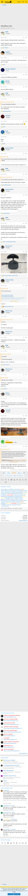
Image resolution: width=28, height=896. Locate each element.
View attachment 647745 (7, 295)
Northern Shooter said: (7, 102)
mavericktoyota (18, 496)
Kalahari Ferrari (8, 490)
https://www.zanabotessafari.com (11, 724)
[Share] (23, 37)
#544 (26, 86)
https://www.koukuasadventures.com (12, 732)
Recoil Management (8, 770)
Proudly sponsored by (7, 713)
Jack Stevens (8, 493)
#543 (26, 74)
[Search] (26, 1)
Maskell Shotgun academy (17, 492)
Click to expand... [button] (14, 301)
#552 (26, 251)
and (9, 241)
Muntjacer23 (13, 500)
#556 (26, 351)
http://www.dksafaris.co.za (10, 717)
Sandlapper (16, 497)
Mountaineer (8, 492)
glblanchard (10, 497)
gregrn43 (13, 829)
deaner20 (3, 500)
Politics (5, 781)
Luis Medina (11, 489)
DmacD (2, 490)
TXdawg (3, 502)
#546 (26, 121)
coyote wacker (4, 489)
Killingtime (3, 503)
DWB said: (4, 156)
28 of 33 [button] (14, 473)
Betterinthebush (16, 502)
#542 (26, 57)
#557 (26, 374)
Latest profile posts (6, 788)
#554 (26, 316)
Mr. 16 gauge (13, 504)
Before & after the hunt (8, 778)
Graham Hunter (8, 502)
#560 (26, 446)
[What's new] (23, 1)
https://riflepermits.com (9, 747)
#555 (26, 337)
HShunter (18, 504)
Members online (6, 487)
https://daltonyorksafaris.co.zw (11, 720)
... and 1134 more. (5, 506)
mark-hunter (17, 489)
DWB (6, 497)
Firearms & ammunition (8, 768)
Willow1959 (19, 493)
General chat (6, 783)
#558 (26, 398)
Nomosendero (6, 829)
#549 (26, 174)
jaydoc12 (3, 499)
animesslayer (6, 790)
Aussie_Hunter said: (6, 319)
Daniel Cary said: (5, 354)
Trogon (13, 490)
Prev (9, 473)
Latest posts (4, 758)
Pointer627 (20, 499)
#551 (26, 223)
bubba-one (13, 493)
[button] (2, 1)
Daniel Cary (4, 28)
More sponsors (23, 753)
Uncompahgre (19, 490)
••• (26, 803)
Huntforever (14, 819)
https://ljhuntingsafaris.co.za (10, 739)
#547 (26, 136)
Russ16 (21, 497)
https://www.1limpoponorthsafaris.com (13, 728)
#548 (26, 153)
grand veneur (23, 500)
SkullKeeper (3, 496)
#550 (26, 195)
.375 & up (5, 773)
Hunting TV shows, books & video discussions (13, 763)
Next (19, 473)
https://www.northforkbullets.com (12, 750)
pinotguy (15, 495)
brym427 (15, 499)
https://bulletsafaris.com (9, 735)
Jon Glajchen (4, 495)
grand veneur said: (6, 177)
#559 (26, 415)
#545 (26, 99)
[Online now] (4, 34)
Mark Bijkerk (4, 504)
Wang (11, 499)
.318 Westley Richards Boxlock (11, 765)
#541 (26, 37)
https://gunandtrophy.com (10, 743)
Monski (18, 500)
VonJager (7, 499)
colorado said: (5, 449)
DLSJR (13, 805)
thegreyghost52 (22, 495)
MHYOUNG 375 (6, 805)
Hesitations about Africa (9, 775)
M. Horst (8, 500)
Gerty (8, 504)
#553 (26, 285)
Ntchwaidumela (10, 496)
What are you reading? (9, 760)
